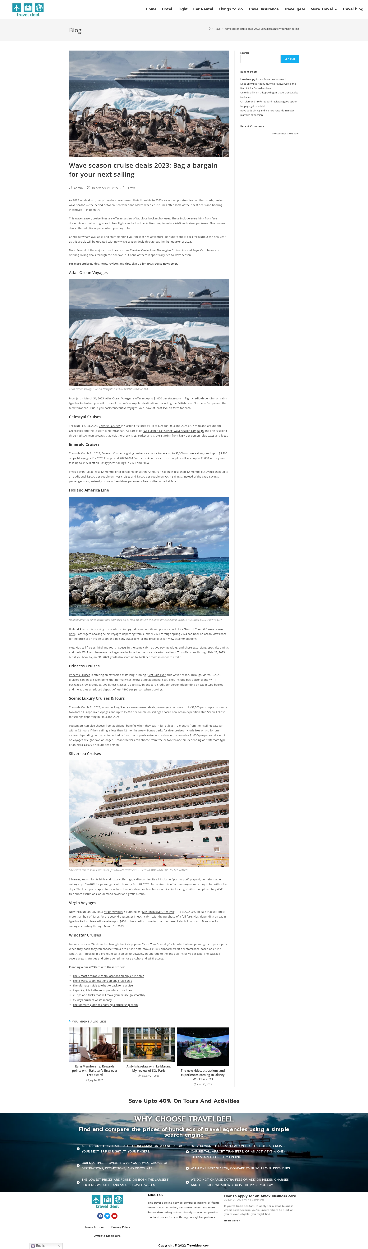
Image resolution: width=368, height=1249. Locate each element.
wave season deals (143, 707)
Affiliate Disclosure (107, 1236)
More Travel (322, 9)
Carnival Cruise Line (143, 250)
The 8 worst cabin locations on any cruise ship (102, 980)
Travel (132, 188)
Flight (182, 9)
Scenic (124, 707)
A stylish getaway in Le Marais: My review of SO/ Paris (149, 1068)
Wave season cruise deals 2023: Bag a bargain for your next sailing (262, 28)
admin (78, 188)
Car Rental (203, 9)
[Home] (209, 28)
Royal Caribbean (203, 250)
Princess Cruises (79, 675)
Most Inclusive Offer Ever (158, 912)
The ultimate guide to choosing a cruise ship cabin (105, 1005)
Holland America (79, 629)
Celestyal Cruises (110, 426)
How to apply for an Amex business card (263, 79)
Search (244, 52)
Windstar (97, 944)
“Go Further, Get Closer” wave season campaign (173, 431)
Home (151, 9)
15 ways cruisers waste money (92, 1000)
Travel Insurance (263, 9)
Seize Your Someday (156, 944)
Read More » (232, 1220)
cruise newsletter (165, 263)
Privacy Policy (120, 1227)
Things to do (231, 9)
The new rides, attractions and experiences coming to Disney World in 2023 (203, 1074)
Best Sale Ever (157, 675)
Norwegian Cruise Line (171, 250)
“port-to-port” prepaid (186, 879)
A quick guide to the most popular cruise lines (102, 990)
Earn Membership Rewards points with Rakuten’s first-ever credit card (94, 1070)
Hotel (167, 9)
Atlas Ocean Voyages (118, 398)
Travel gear (294, 9)
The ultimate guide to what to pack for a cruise (103, 985)
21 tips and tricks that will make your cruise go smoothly (109, 995)
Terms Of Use (94, 1227)
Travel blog (352, 9)
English (40, 1245)
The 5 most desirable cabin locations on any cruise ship (108, 976)
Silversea (74, 879)
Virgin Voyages (113, 912)
